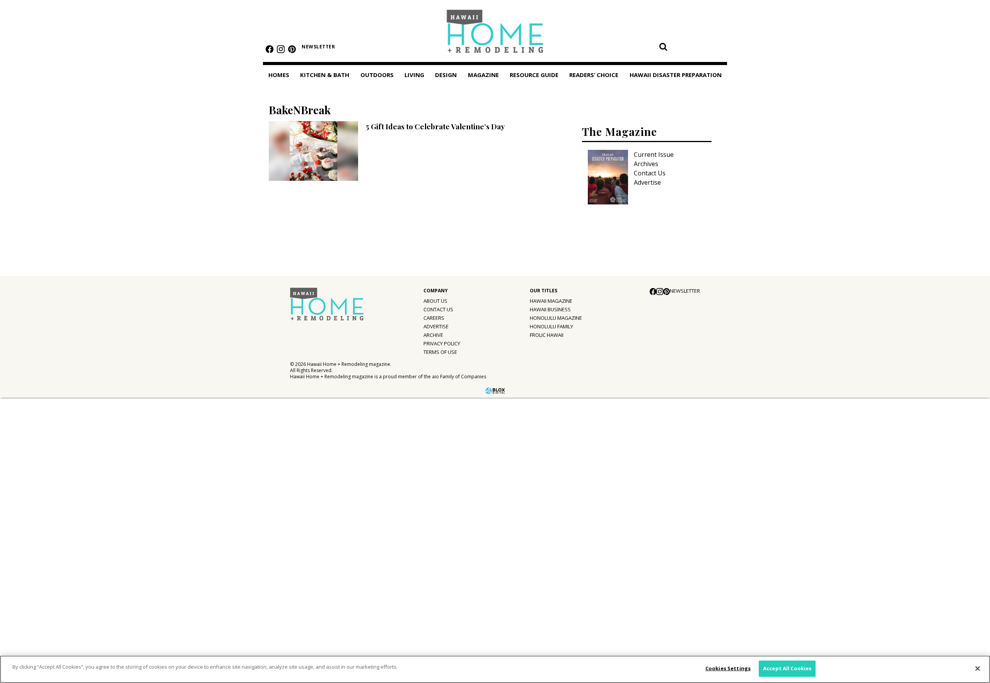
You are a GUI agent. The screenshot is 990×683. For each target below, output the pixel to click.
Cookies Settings (728, 668)
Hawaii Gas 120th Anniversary (55, 533)
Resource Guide (29, 566)
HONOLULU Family (551, 326)
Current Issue (654, 154)
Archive (433, 334)
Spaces (22, 452)
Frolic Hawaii (546, 334)
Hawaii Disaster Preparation (30, 606)
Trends (22, 420)
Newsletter (318, 46)
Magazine (20, 469)
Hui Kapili (25, 517)
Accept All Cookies (787, 668)
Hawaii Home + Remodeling (495, 34)
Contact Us (650, 173)
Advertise (647, 182)
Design (446, 75)
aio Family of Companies (459, 376)
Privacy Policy (441, 343)
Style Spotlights (35, 436)
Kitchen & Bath (324, 75)
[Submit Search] (663, 46)
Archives (646, 164)
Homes (278, 75)
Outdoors (377, 75)
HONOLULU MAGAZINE (556, 317)
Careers (433, 317)
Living (414, 75)
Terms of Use (440, 351)
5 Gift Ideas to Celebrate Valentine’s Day (435, 126)
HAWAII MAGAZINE (551, 300)
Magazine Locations (41, 501)
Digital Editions (34, 485)
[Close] (977, 668)
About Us (435, 300)
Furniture (25, 404)
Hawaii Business (550, 309)
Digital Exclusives (37, 549)
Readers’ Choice (30, 584)
